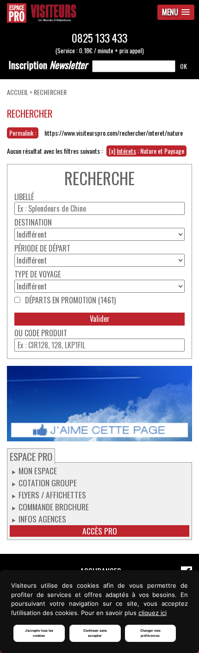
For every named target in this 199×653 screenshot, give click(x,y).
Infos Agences (42, 519)
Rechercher (50, 92)
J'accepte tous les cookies (39, 633)
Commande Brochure (54, 507)
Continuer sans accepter (95, 633)
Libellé (24, 197)
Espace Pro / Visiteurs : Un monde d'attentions (66, 13)
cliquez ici (152, 612)
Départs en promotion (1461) (70, 300)
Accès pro (99, 531)
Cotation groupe (48, 483)
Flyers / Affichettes (52, 495)
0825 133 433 (99, 38)
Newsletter (48, 65)
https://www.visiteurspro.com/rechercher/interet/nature (113, 133)
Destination (33, 222)
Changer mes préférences (150, 633)
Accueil (17, 92)
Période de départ (42, 248)
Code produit (46, 333)
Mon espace (38, 471)
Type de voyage (37, 274)
